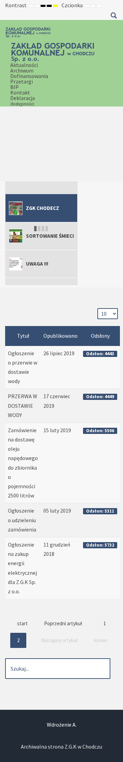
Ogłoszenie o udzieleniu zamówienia (22, 520)
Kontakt (20, 92)
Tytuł (23, 335)
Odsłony (100, 335)
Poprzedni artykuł (63, 623)
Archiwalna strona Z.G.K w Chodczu (61, 746)
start (22, 623)
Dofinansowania (29, 75)
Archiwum (21, 70)
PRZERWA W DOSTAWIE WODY (22, 405)
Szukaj (113, 15)
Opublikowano (60, 335)
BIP (14, 86)
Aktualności (24, 64)
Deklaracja (22, 100)
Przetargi (21, 81)
